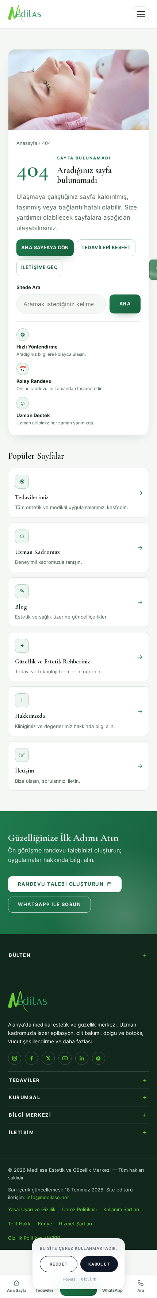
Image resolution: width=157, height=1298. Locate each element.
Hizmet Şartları (75, 1223)
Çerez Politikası (79, 1209)
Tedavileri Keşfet (106, 247)
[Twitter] (48, 1058)
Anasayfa (26, 143)
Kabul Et (99, 1264)
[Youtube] (65, 1058)
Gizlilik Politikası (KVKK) (34, 1238)
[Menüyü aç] (141, 14)
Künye (45, 1223)
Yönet (69, 1280)
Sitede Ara (28, 287)
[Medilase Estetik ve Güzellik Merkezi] (24, 14)
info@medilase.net (48, 1197)
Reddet (58, 1264)
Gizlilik (88, 1279)
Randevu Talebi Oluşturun (61, 884)
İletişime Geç (39, 267)
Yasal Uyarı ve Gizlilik (31, 1209)
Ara (125, 304)
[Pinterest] (98, 1058)
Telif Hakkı (19, 1223)
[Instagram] (14, 1058)
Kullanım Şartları (121, 1209)
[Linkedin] (81, 1058)
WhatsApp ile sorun (49, 904)
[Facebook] (31, 1058)
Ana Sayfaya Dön (45, 247)
